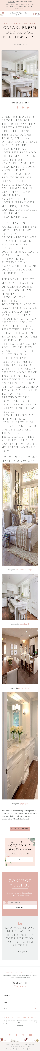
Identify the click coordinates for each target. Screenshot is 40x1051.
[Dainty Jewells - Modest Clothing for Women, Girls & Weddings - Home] (18, 14)
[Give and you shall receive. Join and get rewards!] (20, 852)
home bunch (24, 624)
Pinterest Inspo (27, 23)
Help (6, 1002)
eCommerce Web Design (17, 1046)
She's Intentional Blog (20, 1017)
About (7, 996)
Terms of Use (22, 1049)
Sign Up (20, 907)
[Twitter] (28, 108)
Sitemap (31, 1049)
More (6, 1008)
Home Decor (10, 23)
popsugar (24, 804)
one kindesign (24, 688)
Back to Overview (20, 829)
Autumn (11, 2)
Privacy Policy (11, 1049)
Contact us (20, 986)
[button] (3, 13)
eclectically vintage (24, 570)
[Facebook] (17, 108)
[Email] (13, 108)
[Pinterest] (22, 108)
